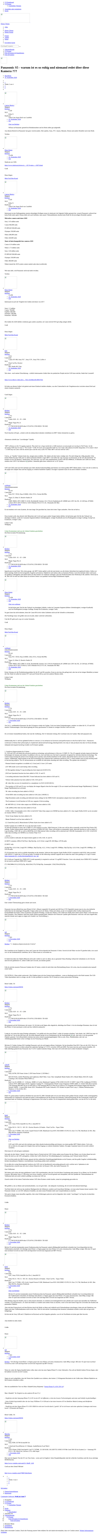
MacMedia (8, 76)
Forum (7, 36)
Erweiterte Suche (10, 43)
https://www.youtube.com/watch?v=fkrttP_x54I (19, 1463)
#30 (10, 669)
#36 (10, 1136)
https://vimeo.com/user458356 (14, 987)
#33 (10, 941)
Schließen (4, 1532)
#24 (10, 298)
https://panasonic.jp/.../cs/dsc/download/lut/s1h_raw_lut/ (22, 856)
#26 (10, 429)
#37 (10, 1244)
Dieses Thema (5, 24)
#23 (10, 210)
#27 (10, 506)
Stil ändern (4, 1488)
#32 (10, 899)
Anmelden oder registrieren (13, 9)
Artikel (7, 37)
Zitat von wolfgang (14, 604)
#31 (10, 722)
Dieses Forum (9, 32)
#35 (10, 1092)
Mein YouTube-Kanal (11, 178)
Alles (6, 27)
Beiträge (7, 109)
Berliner (7, 944)
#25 (10, 370)
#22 (10, 159)
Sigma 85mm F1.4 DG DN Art (53, 1386)
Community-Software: (13, 1496)
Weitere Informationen (86, 1530)
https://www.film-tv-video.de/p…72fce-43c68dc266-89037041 (24, 380)
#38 (10, 1287)
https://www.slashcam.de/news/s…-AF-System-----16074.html (24, 165)
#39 (10, 1358)
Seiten (6, 39)
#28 (10, 568)
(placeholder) (13, 1512)
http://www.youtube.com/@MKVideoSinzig (18, 1473)
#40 (10, 1455)
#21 (10, 121)
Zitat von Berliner (14, 124)
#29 (10, 601)
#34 (10, 1022)
